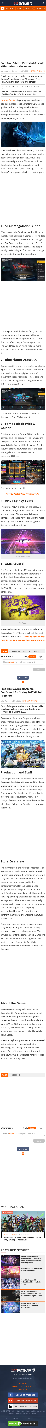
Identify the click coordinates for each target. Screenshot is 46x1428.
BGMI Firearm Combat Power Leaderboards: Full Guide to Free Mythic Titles (31, 1294)
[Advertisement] (23, 35)
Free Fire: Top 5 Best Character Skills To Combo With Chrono (21, 88)
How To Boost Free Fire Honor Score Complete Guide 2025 (29, 1305)
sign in (12, 662)
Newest (32, 657)
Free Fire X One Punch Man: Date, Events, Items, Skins (22, 91)
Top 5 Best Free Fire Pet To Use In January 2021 (19, 94)
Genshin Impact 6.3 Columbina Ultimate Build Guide (31, 1282)
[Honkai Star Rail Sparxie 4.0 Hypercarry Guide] (10, 1272)
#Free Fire (29, 8)
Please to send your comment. (19, 662)
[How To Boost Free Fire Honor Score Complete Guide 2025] (10, 1307)
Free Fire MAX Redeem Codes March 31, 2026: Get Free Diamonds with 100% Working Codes (31, 1259)
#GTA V (19, 8)
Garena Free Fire (9, 100)
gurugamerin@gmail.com (24, 1378)
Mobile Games (38, 71)
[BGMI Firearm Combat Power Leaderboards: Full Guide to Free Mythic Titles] (10, 1295)
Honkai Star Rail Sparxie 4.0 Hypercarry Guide (31, 1269)
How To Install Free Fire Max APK (22, 494)
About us (23, 1383)
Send (39, 669)
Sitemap (23, 1389)
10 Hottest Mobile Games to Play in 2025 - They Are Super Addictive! (22, 1238)
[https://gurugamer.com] (23, 1370)
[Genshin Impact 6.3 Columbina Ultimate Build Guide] (10, 1283)
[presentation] (9, 651)
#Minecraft (10, 8)
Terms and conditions (23, 1386)
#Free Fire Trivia (31, 651)
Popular (41, 657)
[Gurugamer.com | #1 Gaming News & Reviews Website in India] (23, 3)
